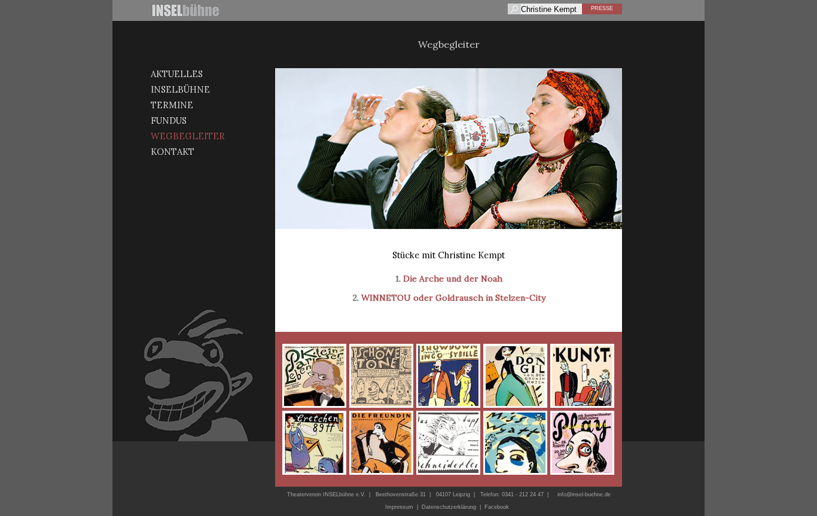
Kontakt (172, 151)
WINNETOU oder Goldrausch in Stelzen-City (453, 297)
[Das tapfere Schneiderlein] (448, 443)
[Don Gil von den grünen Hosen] (515, 376)
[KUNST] (582, 376)
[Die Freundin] (381, 443)
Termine (172, 105)
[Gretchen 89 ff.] (314, 443)
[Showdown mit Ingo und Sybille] (448, 376)
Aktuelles (177, 74)
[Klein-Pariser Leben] (314, 376)
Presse (602, 8)
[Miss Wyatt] (515, 443)
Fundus (169, 120)
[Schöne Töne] (381, 376)
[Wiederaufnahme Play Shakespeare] (582, 443)
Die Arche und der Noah (452, 278)
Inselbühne (180, 89)
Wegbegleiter (188, 136)
